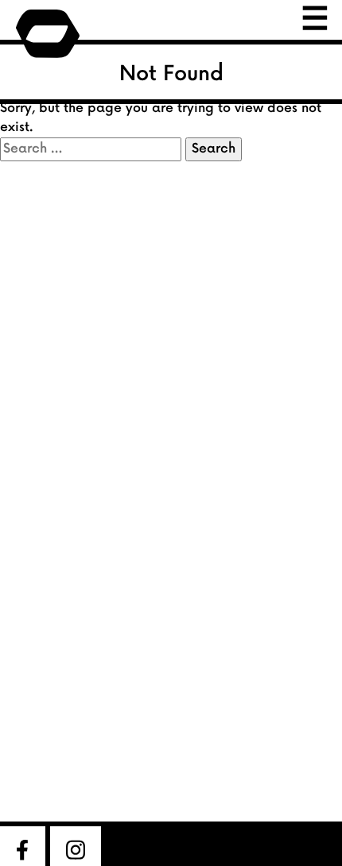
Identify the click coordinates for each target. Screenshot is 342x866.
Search (213, 149)
